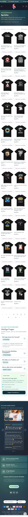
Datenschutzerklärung (22, 512)
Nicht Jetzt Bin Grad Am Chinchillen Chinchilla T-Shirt (19, 93)
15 (17, 314)
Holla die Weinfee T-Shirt (19, 232)
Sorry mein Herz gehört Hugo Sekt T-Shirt (7, 117)
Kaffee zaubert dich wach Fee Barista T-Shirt (6, 186)
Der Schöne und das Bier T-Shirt (7, 255)
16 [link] (21, 314)
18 (8, 317)
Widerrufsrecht (14, 512)
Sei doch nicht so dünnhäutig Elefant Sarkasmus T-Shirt (19, 163)
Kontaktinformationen (16, 514)
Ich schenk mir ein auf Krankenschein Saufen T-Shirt (6, 46)
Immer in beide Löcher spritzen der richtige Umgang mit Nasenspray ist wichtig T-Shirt (20, 70)
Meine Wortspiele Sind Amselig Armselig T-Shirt (20, 140)
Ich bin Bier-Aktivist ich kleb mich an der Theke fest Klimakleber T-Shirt (19, 209)
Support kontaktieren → (14, 392)
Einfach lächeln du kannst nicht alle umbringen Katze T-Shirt (20, 256)
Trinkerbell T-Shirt (17, 301)
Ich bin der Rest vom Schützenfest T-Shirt (5, 93)
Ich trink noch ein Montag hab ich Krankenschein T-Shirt (20, 46)
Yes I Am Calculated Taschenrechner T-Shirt (5, 279)
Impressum (23, 514)
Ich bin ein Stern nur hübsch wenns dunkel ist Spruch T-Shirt (7, 209)
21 (15, 317)
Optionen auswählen (7, 52)
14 (13, 314)
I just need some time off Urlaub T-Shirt (20, 186)
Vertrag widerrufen (14, 486)
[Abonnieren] (22, 480)
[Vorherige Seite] (2, 314)
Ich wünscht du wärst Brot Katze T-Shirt (7, 163)
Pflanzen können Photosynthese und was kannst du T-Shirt (20, 279)
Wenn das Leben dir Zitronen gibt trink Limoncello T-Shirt (6, 140)
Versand (9, 514)
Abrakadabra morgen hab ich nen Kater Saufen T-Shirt (6, 233)
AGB (5, 514)
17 (24, 314)
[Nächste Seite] (19, 317)
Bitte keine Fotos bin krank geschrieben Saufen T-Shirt (6, 69)
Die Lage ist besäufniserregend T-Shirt (7, 302)
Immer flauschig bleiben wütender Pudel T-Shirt (18, 117)
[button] (1, 6)
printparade (7, 512)
